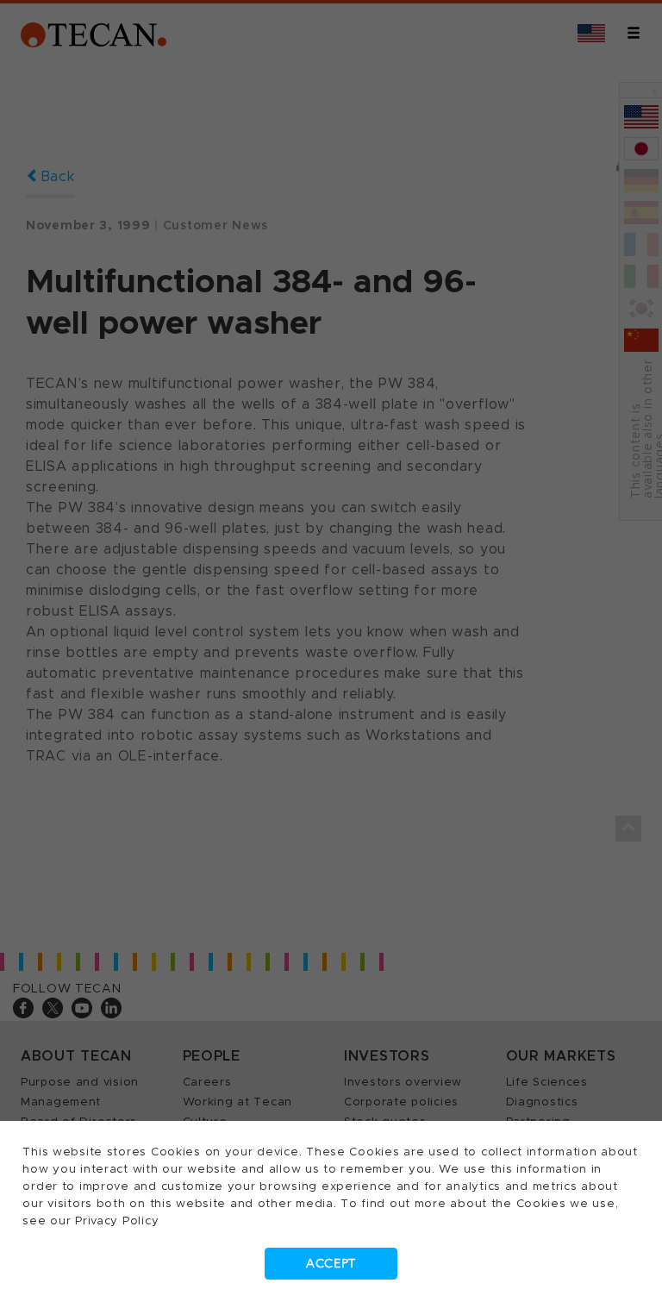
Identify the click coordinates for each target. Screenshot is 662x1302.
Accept (331, 1263)
